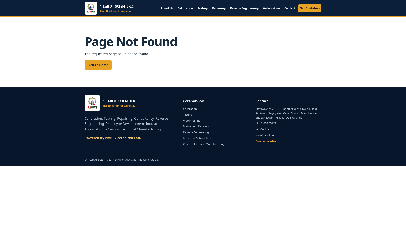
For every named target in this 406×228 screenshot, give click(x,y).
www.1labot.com (265, 135)
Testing (203, 8)
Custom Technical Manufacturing (204, 144)
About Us (167, 8)
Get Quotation (310, 8)
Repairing (219, 8)
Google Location (266, 141)
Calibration (185, 8)
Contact (289, 8)
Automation (271, 8)
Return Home (98, 65)
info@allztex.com (266, 129)
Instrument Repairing (196, 126)
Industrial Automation (197, 138)
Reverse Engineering (244, 8)
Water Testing (191, 120)
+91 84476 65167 (265, 123)
